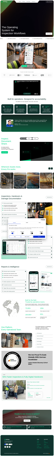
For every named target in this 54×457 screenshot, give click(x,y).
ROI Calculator (39, 447)
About (38, 442)
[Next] (52, 168)
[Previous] (49, 168)
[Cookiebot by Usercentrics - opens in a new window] (41, 219)
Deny (15, 236)
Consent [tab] (14, 222)
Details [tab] (27, 222)
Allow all (39, 236)
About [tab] (40, 222)
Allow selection (27, 236)
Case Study (39, 444)
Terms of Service (46, 447)
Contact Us (46, 442)
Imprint (45, 444)
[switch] (22, 233)
